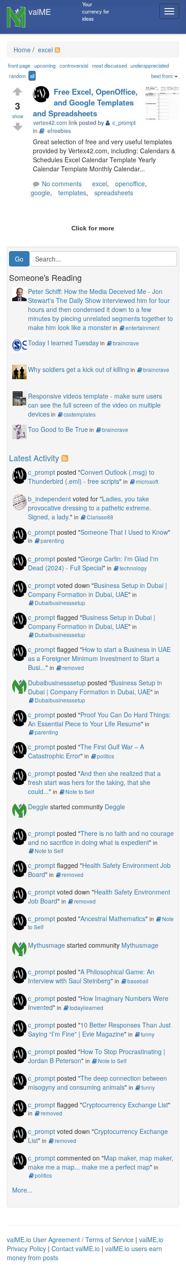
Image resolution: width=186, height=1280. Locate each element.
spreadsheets (113, 192)
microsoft (147, 481)
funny (147, 1034)
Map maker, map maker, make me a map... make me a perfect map (100, 1162)
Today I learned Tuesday (63, 342)
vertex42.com (50, 123)
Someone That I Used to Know (124, 532)
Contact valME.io (75, 1248)
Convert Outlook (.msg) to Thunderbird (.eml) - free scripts (91, 477)
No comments (62, 183)
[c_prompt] (43, 95)
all (32, 75)
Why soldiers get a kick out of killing (78, 369)
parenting (52, 540)
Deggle (38, 806)
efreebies (59, 131)
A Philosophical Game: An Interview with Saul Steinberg (91, 976)
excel (44, 49)
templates (72, 192)
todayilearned (86, 1007)
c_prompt (41, 472)
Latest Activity (34, 457)
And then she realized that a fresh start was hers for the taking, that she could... (94, 782)
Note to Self (79, 791)
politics (105, 756)
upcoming (45, 65)
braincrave (126, 343)
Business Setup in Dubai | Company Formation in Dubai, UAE (97, 590)
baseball (138, 981)
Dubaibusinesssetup (60, 602)
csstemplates (80, 414)
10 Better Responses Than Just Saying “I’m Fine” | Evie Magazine (99, 1029)
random (17, 75)
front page (19, 65)
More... (22, 1189)
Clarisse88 (100, 517)
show (17, 116)
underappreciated (149, 65)
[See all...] (66, 457)
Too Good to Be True (58, 429)
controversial (74, 65)
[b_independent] (19, 500)
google (40, 192)
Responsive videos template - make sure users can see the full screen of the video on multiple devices (95, 404)
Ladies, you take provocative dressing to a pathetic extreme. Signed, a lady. (89, 507)
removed (73, 667)
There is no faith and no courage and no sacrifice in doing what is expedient (101, 838)
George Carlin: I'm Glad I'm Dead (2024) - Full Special (93, 563)
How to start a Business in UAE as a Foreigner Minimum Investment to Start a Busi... (99, 658)
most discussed (109, 65)
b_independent (49, 498)
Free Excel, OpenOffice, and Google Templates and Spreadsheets (85, 102)
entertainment (142, 327)
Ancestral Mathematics (112, 918)
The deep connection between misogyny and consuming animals (97, 1083)
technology (133, 568)
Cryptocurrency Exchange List (125, 1104)
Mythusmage (46, 945)
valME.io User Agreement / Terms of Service (70, 1239)
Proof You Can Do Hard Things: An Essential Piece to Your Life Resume (99, 719)
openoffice (130, 183)
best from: (162, 75)
